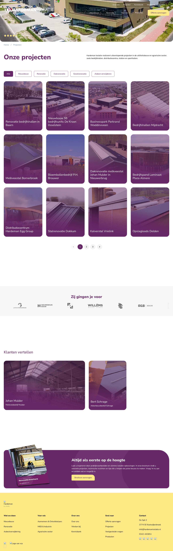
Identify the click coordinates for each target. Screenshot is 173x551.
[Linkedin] (148, 538)
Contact (142, 515)
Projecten (109, 526)
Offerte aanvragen (113, 521)
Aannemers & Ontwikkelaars (50, 521)
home (6, 45)
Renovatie (110, 13)
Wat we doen (10, 515)
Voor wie (124, 13)
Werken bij (76, 526)
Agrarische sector (45, 531)
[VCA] (16, 545)
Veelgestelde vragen (114, 531)
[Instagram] (144, 538)
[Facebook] (140, 538)
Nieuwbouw (94, 13)
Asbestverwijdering (12, 531)
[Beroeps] (5, 545)
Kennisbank (76, 531)
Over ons (75, 515)
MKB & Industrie (45, 526)
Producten (109, 536)
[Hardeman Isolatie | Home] (28, 9)
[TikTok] (151, 538)
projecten (17, 45)
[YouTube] (155, 538)
